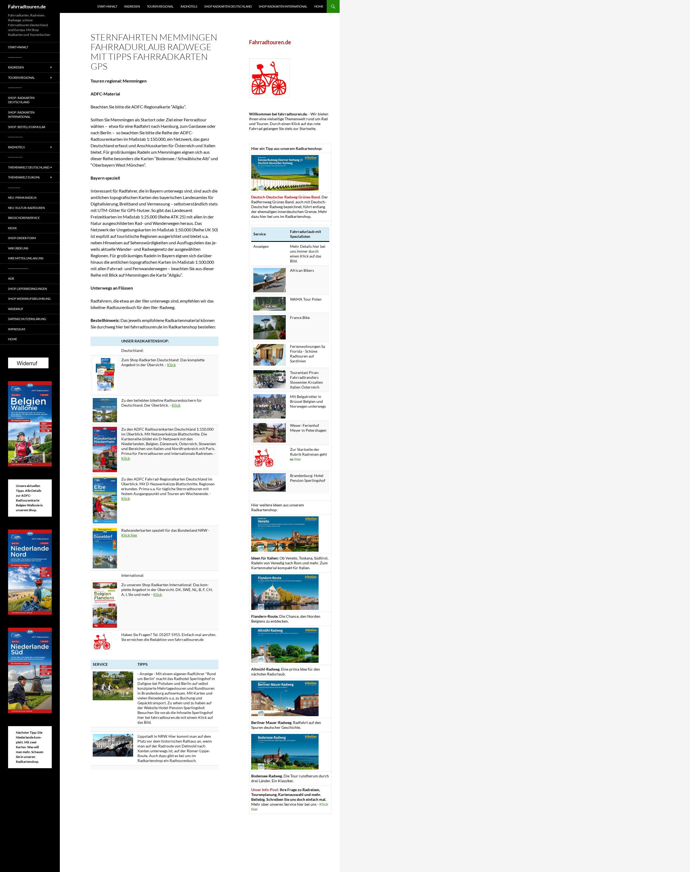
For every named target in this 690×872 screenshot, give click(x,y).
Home (318, 6)
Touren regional (160, 6)
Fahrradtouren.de (27, 6)
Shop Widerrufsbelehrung (29, 298)
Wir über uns (18, 248)
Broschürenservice (24, 217)
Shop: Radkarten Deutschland (21, 100)
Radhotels (189, 6)
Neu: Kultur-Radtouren (26, 208)
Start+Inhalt (107, 6)
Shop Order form (22, 238)
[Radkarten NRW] (105, 547)
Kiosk (12, 228)
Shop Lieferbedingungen (27, 288)
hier (297, 459)
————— (14, 187)
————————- (18, 268)
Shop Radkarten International (283, 6)
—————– (15, 57)
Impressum (16, 329)
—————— (15, 137)
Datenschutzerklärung (27, 319)
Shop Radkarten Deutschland (228, 6)
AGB (11, 278)
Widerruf (15, 309)
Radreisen (132, 6)
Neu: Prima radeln (22, 197)
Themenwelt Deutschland (28, 167)
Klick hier (129, 535)
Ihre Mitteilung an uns (25, 258)
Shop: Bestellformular (26, 127)
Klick (171, 364)
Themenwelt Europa (24, 177)
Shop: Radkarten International (21, 115)
